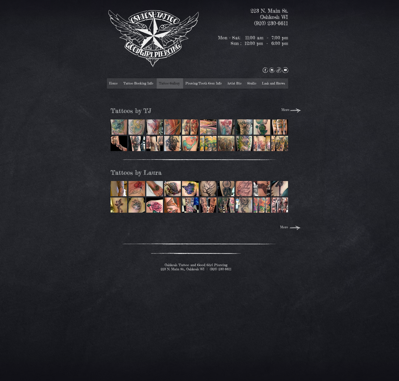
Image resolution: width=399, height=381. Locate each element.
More (285, 110)
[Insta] (272, 70)
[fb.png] (265, 70)
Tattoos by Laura (136, 172)
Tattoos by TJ (131, 110)
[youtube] (285, 70)
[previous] (119, 139)
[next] (279, 139)
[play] (279, 147)
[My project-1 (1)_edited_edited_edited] (279, 70)
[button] (119, 127)
